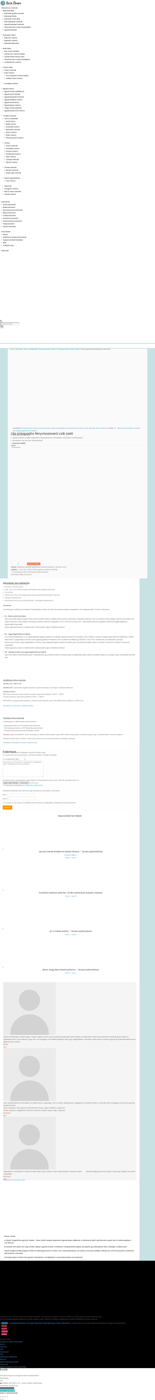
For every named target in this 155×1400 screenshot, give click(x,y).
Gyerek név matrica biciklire (14, 54)
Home (12, 349)
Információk (5, 232)
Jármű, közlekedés (11, 119)
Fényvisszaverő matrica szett (68, 349)
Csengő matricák (12, 159)
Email (5, 799)
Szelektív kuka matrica (14, 78)
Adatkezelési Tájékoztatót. (34, 785)
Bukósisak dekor (8, 11)
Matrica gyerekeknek (12, 178)
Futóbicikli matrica (12, 127)
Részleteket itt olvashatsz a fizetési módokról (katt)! (20, 742)
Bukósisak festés (10, 16)
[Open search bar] (1, 321)
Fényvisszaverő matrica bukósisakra (17, 27)
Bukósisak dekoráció (11, 43)
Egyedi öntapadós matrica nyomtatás (13, 1367)
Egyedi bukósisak (10, 30)
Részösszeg (4, 1378)
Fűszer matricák (10, 70)
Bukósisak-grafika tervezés (14, 13)
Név (5, 795)
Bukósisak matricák (13, 130)
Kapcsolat (5, 251)
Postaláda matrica (11, 83)
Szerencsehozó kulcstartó (12, 221)
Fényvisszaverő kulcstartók (13, 210)
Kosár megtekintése (7, 1391)
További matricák (9, 116)
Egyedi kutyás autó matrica (14, 111)
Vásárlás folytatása (7, 1388)
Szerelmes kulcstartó (10, 218)
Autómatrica (10, 121)
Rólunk (5, 234)
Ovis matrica (10, 181)
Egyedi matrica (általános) (14, 91)
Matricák (19, 349)
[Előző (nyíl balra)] (1, 1399)
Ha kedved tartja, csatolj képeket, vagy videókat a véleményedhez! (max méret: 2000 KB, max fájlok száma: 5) (41, 780)
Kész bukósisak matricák (13, 22)
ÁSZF (4, 243)
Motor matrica (11, 132)
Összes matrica (10, 194)
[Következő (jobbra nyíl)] (3, 1399)
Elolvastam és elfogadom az (24, 785)
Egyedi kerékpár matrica (13, 100)
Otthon (7, 143)
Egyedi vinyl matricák (12, 94)
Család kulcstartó (9, 215)
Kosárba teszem (33, 564)
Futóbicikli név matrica (12, 62)
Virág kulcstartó (8, 224)
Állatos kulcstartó (9, 213)
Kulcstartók (5, 202)
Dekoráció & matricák (9, 8)
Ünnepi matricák (10, 167)
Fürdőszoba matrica (13, 154)
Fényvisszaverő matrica (14, 138)
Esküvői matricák (12, 170)
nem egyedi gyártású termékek (24, 431)
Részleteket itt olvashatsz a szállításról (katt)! (18, 706)
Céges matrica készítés (13, 108)
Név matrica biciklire (11, 51)
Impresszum (4, 1352)
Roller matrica (11, 135)
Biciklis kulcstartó (9, 207)
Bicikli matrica (11, 124)
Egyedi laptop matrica (12, 105)
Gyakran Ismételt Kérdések (13, 240)
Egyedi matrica (8, 89)
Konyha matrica (12, 151)
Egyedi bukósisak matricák (14, 24)
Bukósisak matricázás (12, 19)
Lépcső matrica (11, 162)
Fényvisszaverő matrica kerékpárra (17, 59)
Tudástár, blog (8, 245)
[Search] (2, 326)
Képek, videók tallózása (11, 783)
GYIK (1, 1349)
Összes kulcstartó (9, 226)
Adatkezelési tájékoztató (8, 1357)
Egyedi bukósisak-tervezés (9, 1362)
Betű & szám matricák (12, 191)
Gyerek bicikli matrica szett (14, 57)
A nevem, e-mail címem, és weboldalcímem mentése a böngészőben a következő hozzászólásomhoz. (40, 803)
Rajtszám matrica (11, 40)
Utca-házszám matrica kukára (17, 76)
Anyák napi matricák (13, 173)
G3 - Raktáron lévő (120, 428)
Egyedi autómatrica (11, 102)
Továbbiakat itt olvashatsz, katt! (14, 1180)
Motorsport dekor (9, 35)
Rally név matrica (10, 38)
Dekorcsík (7, 186)
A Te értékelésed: (9, 759)
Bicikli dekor (7, 48)
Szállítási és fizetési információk (14, 237)
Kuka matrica (9, 73)
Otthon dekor (8, 67)
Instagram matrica (11, 189)
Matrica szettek (134, 428)
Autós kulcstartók (9, 205)
